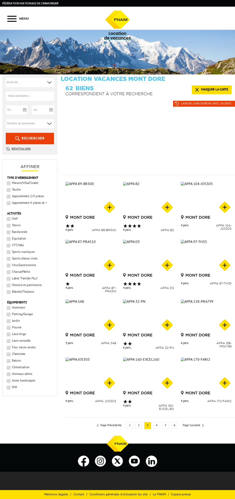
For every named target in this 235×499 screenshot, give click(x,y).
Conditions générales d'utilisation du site (119, 494)
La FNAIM (159, 494)
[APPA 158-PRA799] (206, 316)
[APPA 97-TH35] (206, 256)
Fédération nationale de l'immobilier (30, 3)
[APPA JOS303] (90, 373)
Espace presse (181, 494)
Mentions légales (56, 494)
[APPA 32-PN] (148, 316)
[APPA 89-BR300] (90, 198)
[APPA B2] (148, 198)
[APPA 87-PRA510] (90, 256)
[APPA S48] (90, 316)
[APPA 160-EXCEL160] (148, 373)
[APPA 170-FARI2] (206, 373)
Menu (24, 18)
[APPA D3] (148, 256)
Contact (78, 494)
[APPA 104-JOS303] (206, 198)
